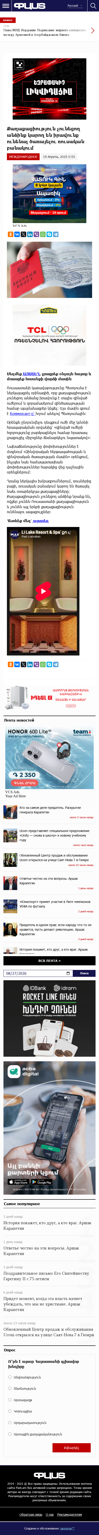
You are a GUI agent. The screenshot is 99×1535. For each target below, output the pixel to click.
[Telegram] (55, 234)
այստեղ (40, 520)
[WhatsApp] (43, 234)
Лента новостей (19, 720)
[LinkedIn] (30, 234)
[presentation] (81, 33)
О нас (50, 1514)
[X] (23, 234)
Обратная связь (31, 1514)
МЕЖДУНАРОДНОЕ (23, 157)
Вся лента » (49, 961)
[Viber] (36, 234)
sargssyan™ (67, 1528)
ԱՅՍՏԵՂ (31, 374)
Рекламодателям (69, 1514)
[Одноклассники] (10, 234)
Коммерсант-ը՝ (23, 413)
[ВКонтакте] (17, 234)
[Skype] (49, 234)
